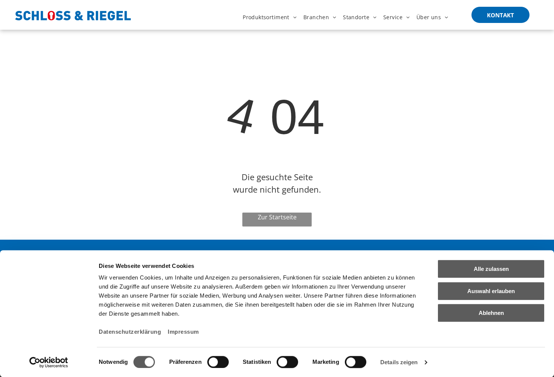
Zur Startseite (277, 217)
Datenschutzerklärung (130, 331)
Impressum (183, 331)
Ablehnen (491, 313)
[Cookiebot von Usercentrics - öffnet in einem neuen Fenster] (49, 362)
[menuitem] (269, 17)
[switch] (218, 362)
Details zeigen (399, 362)
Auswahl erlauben (491, 291)
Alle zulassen (491, 269)
